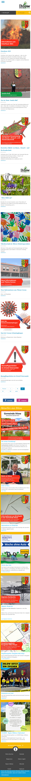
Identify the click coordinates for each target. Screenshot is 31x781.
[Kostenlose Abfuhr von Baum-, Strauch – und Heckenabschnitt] (15, 130)
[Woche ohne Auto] (15, 549)
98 (2, 391)
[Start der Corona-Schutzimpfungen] (15, 316)
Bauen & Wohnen (9, 764)
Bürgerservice (9, 759)
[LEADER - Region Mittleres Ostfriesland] (15, 717)
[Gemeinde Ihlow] (23, 5)
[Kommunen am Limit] (15, 677)
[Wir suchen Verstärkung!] (15, 426)
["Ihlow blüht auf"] (15, 180)
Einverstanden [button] (15, 779)
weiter (16, 391)
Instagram (23, 400)
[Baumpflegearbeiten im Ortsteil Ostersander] (15, 359)
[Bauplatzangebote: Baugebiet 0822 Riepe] (15, 638)
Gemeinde (21, 754)
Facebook (9, 400)
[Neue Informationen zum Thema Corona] (15, 273)
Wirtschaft (21, 764)
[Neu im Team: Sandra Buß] (15, 83)
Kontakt (9, 768)
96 (17, 388)
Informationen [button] (5, 774)
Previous (4, 388)
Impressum (21, 768)
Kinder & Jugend (21, 759)
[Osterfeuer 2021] (15, 34)
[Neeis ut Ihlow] (15, 470)
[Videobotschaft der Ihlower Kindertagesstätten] (15, 227)
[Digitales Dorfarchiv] (15, 590)
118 (10, 391)
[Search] (29, 12)
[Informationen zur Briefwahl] (15, 510)
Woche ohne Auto (9, 754)
